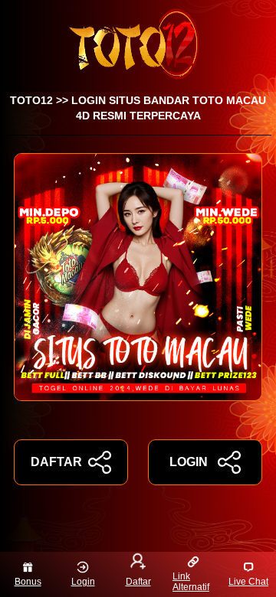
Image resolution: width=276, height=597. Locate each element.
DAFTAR (56, 461)
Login (83, 581)
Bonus (28, 581)
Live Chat (248, 581)
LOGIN (188, 461)
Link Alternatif (190, 581)
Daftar (138, 581)
